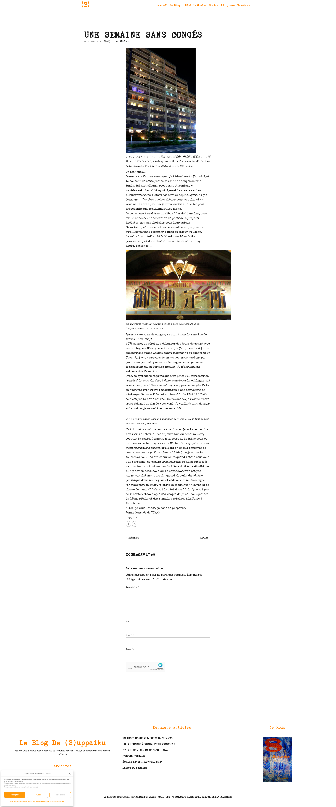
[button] (69, 773)
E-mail (130, 635)
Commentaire (132, 587)
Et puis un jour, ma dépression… (145, 750)
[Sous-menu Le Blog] (181, 5)
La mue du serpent (134, 768)
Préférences (60, 795)
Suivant (204, 538)
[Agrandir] (288, 740)
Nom (128, 622)
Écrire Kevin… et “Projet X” (142, 762)
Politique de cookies (57, 801)
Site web (130, 649)
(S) (85, 5)
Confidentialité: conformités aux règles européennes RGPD (29, 801)
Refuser (37, 795)
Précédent (133, 538)
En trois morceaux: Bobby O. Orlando (147, 738)
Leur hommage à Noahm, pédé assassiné (148, 744)
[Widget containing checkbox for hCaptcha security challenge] (145, 667)
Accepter (15, 795)
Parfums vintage (133, 756)
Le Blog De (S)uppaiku (62, 742)
